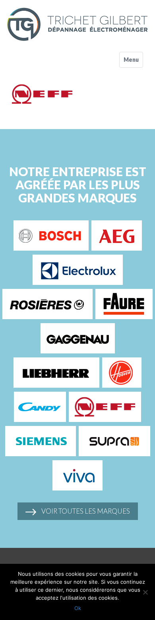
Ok (77, 608)
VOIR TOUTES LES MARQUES (85, 511)
